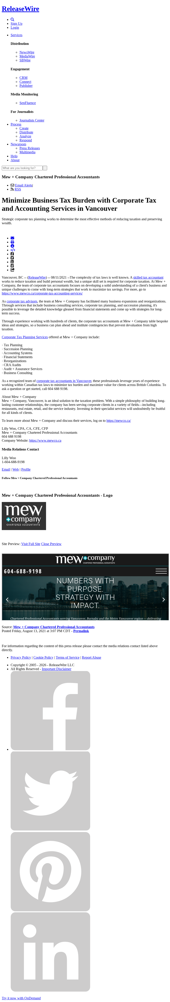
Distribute (26, 132)
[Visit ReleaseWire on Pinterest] (50, 910)
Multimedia (27, 152)
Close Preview (51, 544)
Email (6, 469)
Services (16, 35)
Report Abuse (91, 657)
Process (16, 124)
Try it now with (21, 998)
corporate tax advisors (22, 301)
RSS (18, 189)
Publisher (26, 85)
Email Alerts (23, 185)
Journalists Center (31, 120)
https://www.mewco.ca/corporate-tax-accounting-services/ (42, 293)
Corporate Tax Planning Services (25, 337)
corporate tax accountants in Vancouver (64, 381)
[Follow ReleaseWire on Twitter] (50, 830)
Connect (25, 82)
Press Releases (29, 148)
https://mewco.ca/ (118, 420)
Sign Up (16, 23)
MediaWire (27, 56)
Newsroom (18, 144)
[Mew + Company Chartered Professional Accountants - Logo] (24, 529)
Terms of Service (67, 657)
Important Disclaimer (56, 669)
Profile (26, 469)
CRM (23, 78)
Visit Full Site (30, 544)
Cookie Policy (43, 657)
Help (14, 156)
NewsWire (26, 52)
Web (15, 469)
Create (24, 128)
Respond (25, 140)
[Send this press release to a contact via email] (12, 238)
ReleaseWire (20, 9)
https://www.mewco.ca (45, 440)
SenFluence (27, 103)
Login (15, 27)
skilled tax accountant (148, 277)
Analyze (25, 136)
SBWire (25, 60)
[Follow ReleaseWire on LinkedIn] (50, 990)
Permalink (81, 631)
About (15, 160)
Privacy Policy (21, 657)
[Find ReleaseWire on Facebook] (50, 749)
